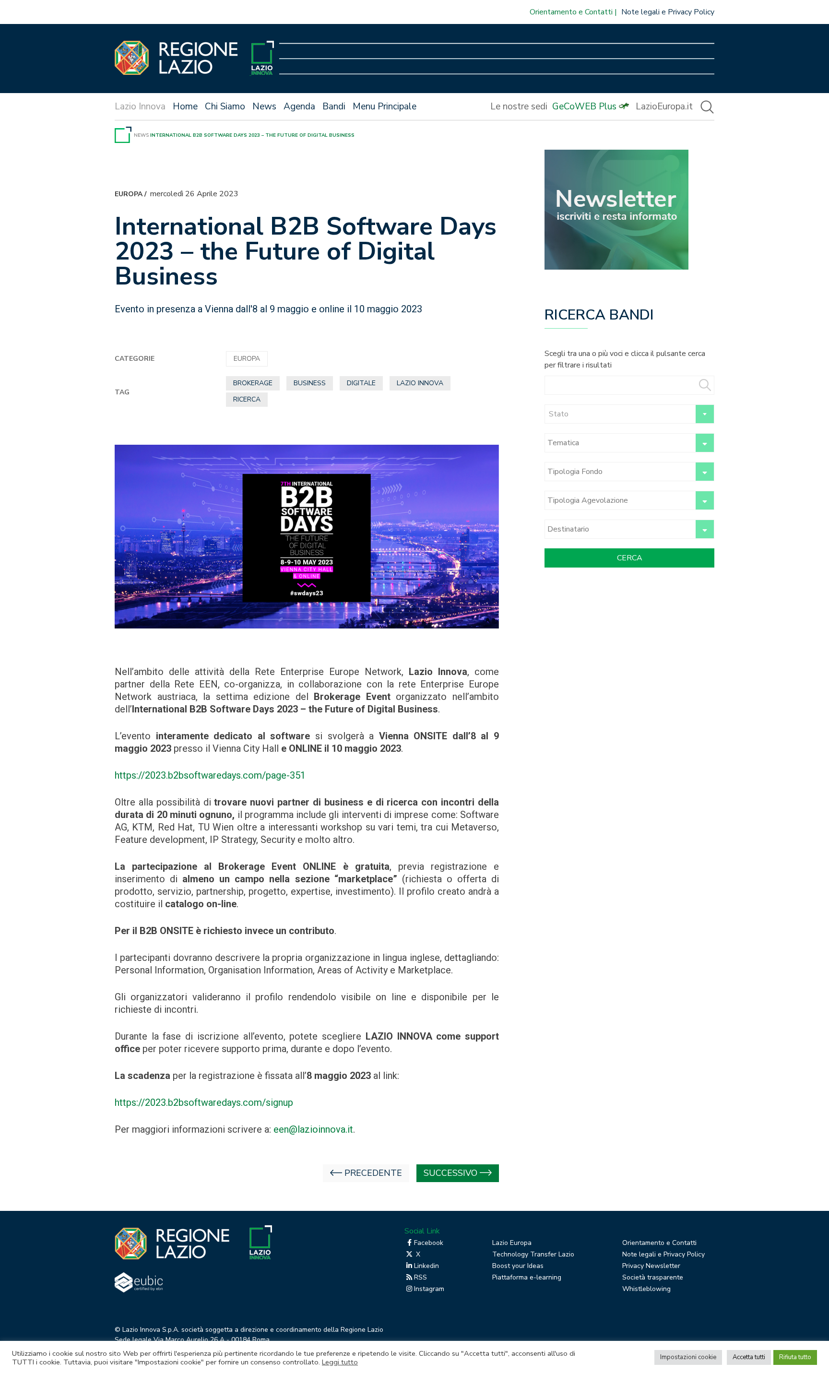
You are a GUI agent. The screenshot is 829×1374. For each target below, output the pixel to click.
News (264, 106)
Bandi (333, 106)
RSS (420, 1277)
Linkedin (426, 1265)
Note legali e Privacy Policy (667, 12)
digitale (361, 383)
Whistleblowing (646, 1288)
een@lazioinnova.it (313, 1129)
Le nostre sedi (518, 106)
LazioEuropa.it (664, 106)
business (310, 383)
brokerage (252, 383)
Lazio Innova (420, 383)
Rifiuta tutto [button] (795, 1357)
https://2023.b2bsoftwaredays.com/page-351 (210, 775)
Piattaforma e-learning (526, 1277)
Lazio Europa (512, 1242)
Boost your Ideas (518, 1265)
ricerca (247, 399)
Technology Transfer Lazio (533, 1254)
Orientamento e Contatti (571, 12)
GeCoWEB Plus (584, 106)
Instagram (429, 1288)
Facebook (428, 1242)
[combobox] (629, 414)
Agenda (299, 106)
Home (185, 106)
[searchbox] (618, 443)
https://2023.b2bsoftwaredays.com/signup (204, 1102)
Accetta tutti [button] (749, 1357)
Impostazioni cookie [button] (688, 1357)
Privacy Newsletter (651, 1265)
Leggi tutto (340, 1362)
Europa (128, 194)
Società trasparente (652, 1277)
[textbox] (629, 414)
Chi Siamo (225, 106)
